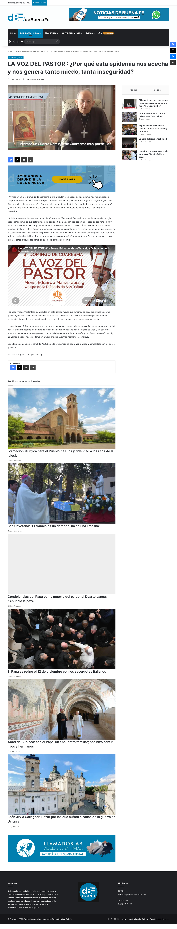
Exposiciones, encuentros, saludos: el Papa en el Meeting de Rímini (153, 128)
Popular (133, 90)
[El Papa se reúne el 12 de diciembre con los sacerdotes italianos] (61, 639)
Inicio (13, 33)
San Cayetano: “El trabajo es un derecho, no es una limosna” (54, 526)
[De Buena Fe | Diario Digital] (29, 17)
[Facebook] (10, 159)
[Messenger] (173, 56)
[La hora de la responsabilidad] (129, 143)
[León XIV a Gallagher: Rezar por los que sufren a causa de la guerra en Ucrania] (61, 784)
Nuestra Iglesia (31, 33)
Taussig (38, 354)
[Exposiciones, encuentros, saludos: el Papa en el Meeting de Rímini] (129, 129)
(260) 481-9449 (125, 904)
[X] (17, 159)
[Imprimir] (30, 159)
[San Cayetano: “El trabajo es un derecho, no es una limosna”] (61, 493)
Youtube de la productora (53, 344)
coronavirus (13, 354)
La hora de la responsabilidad (153, 139)
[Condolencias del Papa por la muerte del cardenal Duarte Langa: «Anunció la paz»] (61, 564)
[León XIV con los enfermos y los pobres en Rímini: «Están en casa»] (129, 155)
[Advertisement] (145, 187)
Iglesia (23, 354)
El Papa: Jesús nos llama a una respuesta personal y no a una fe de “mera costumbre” (153, 103)
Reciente (157, 90)
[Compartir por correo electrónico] (24, 159)
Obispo (30, 354)
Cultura (51, 33)
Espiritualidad (72, 33)
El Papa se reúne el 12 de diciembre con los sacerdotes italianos (57, 671)
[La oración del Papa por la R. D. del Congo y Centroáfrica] (129, 117)
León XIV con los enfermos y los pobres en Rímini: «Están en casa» (154, 154)
